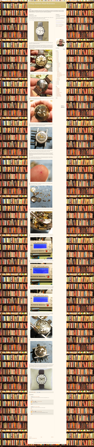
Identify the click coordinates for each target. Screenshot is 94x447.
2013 (57, 83)
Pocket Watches (58, 93)
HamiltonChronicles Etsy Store (59, 23)
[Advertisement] (41, 431)
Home (57, 87)
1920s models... (58, 88)
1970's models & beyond (59, 92)
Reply (31, 398)
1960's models (57, 91)
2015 (57, 81)
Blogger (59, 442)
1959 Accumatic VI (59, 72)
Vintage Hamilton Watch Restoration (42, 3)
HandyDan (34, 401)
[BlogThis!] (37, 392)
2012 (57, 84)
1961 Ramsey (58, 76)
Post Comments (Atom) (34, 438)
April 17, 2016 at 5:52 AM (39, 401)
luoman (54, 442)
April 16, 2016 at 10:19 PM (36, 406)
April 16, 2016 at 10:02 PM (36, 396)
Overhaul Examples (58, 94)
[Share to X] (38, 392)
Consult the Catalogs (58, 95)
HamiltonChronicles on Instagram (59, 20)
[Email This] (37, 392)
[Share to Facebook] (39, 392)
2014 (57, 82)
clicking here (60, 26)
